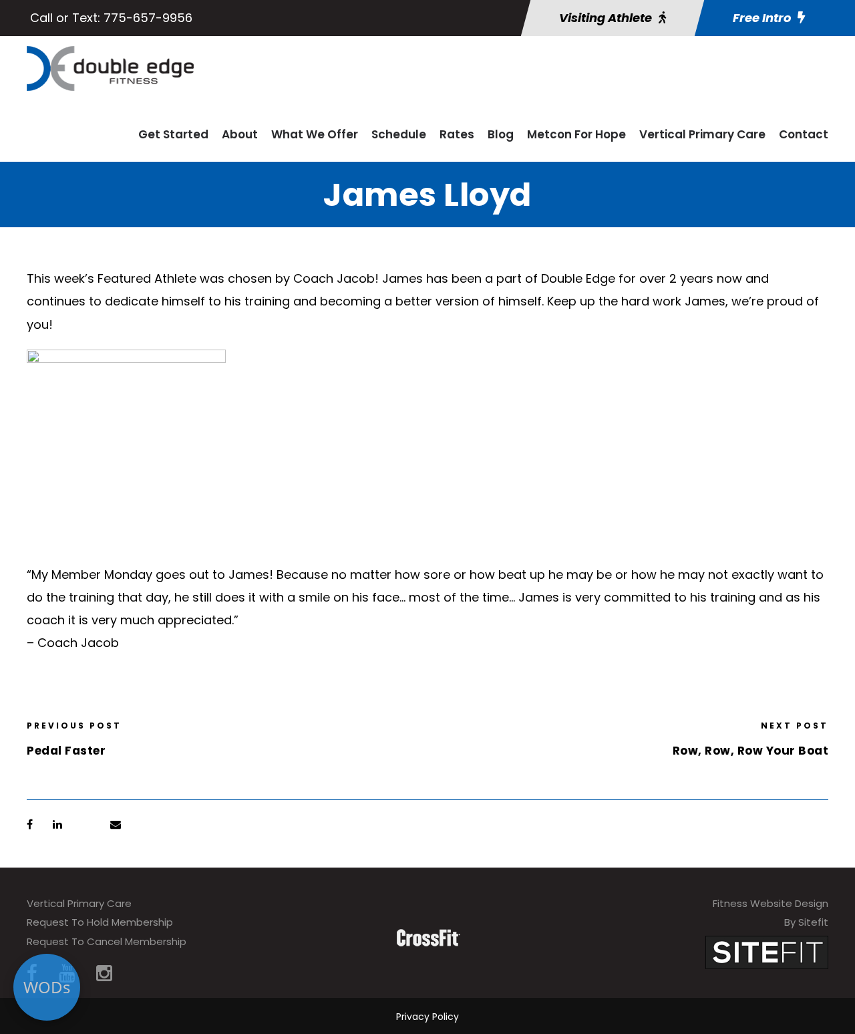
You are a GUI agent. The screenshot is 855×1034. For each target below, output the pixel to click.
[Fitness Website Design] (766, 951)
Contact (803, 134)
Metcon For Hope (576, 134)
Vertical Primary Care (702, 134)
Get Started (173, 134)
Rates (457, 134)
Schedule (398, 134)
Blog (501, 134)
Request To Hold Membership (100, 922)
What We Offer (314, 134)
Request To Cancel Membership (106, 941)
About (240, 134)
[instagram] (104, 973)
